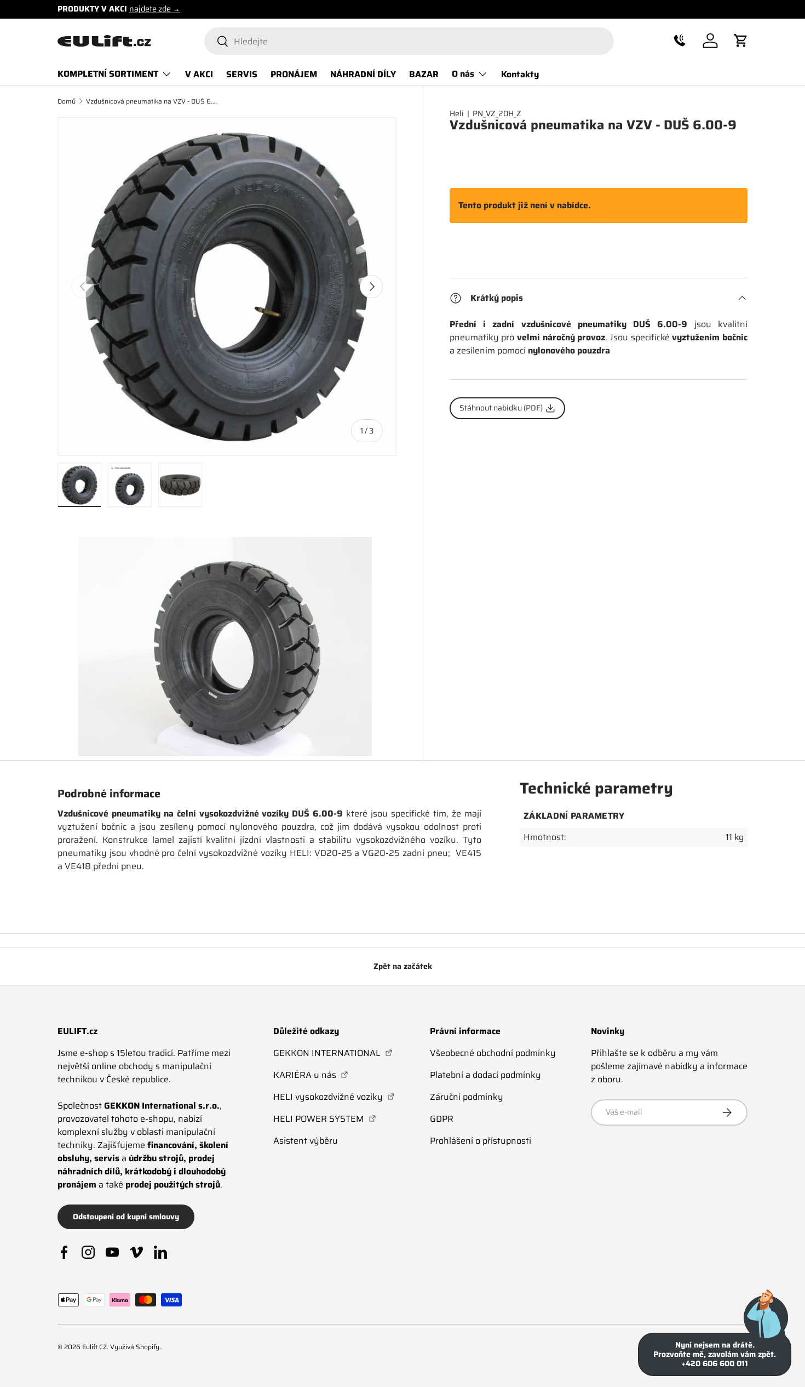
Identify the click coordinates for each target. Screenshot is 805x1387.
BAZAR (424, 74)
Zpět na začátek (402, 966)
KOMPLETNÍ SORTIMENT (108, 74)
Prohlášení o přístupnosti (480, 1141)
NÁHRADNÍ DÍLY (363, 74)
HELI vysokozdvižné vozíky (334, 1097)
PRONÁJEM (294, 74)
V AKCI (199, 74)
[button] (680, 40)
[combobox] (409, 41)
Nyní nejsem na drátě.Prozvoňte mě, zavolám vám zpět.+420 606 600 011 (714, 1354)
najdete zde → (154, 9)
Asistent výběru (305, 1141)
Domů (67, 101)
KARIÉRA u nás (310, 1075)
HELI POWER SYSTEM (324, 1119)
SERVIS (241, 74)
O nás (463, 74)
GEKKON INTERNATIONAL (333, 1053)
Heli (457, 113)
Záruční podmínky (466, 1097)
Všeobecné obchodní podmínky (493, 1053)
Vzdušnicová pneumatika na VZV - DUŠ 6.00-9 (151, 101)
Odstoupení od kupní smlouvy (126, 1217)
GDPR (441, 1119)
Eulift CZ (94, 1347)
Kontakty (520, 74)
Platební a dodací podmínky (485, 1075)
